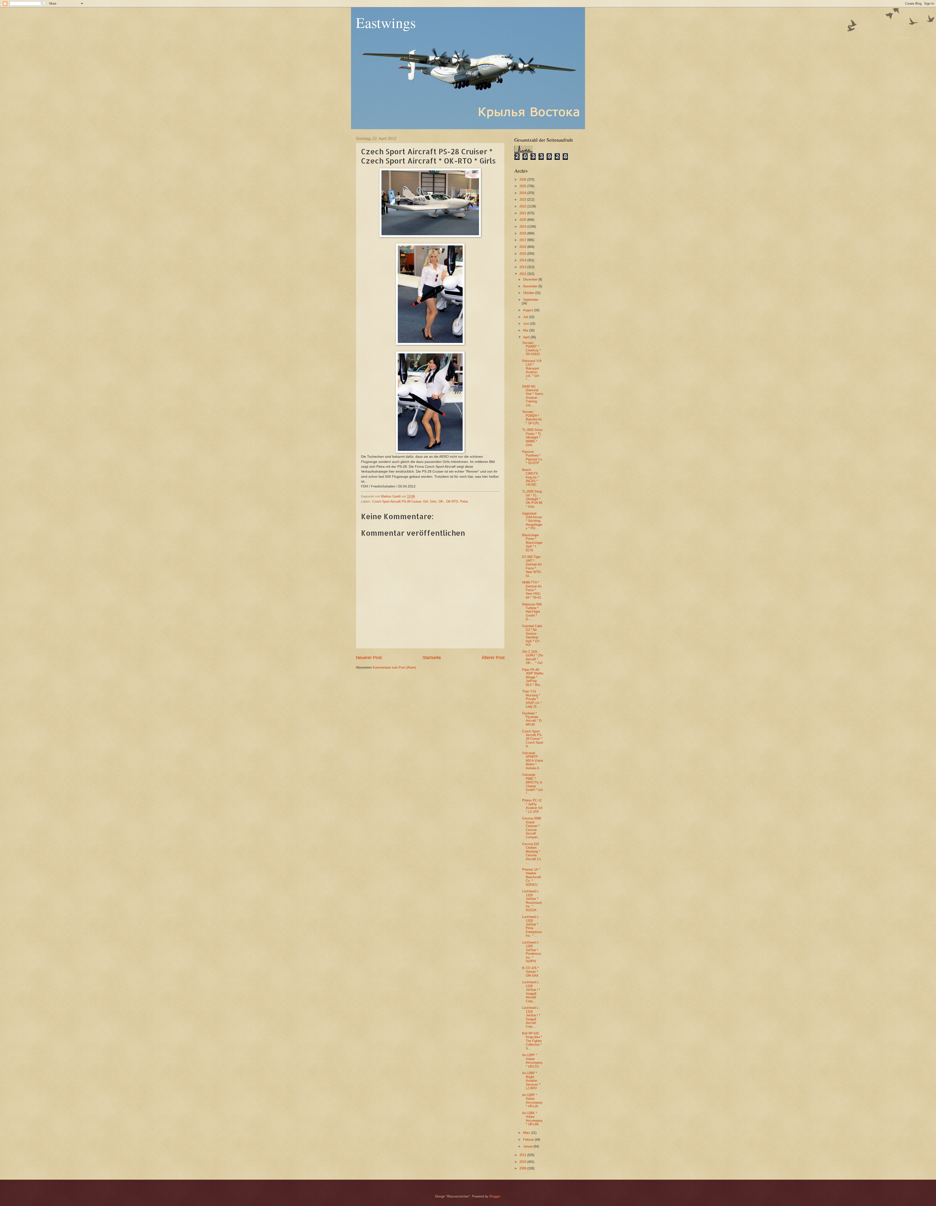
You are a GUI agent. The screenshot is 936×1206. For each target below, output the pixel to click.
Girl (425, 501)
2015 (523, 253)
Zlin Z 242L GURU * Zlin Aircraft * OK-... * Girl (532, 657)
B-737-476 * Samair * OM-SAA (530, 971)
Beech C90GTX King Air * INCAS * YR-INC (530, 477)
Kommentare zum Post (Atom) (394, 667)
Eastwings (386, 22)
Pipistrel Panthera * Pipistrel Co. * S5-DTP (532, 457)
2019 (523, 226)
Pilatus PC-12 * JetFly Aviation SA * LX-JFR (532, 805)
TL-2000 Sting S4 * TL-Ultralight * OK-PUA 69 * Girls (532, 499)
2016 (523, 247)
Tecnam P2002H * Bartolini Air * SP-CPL (532, 417)
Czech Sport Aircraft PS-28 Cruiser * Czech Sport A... (532, 738)
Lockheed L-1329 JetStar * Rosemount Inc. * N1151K (532, 900)
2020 (523, 220)
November (530, 286)
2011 (523, 1155)
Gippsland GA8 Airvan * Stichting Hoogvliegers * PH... (532, 521)
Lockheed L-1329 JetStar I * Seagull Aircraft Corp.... (531, 991)
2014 (523, 260)
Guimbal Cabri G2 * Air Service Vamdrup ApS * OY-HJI (532, 635)
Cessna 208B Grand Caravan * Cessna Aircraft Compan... (531, 828)
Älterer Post (493, 657)
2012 (523, 274)
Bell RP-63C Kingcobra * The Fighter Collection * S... (532, 1040)
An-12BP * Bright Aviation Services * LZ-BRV (531, 1080)
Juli (526, 317)
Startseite (431, 657)
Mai (526, 330)
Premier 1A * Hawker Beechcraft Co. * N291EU (531, 877)
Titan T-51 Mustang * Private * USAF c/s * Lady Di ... (532, 699)
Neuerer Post (369, 657)
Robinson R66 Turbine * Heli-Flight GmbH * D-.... (532, 612)
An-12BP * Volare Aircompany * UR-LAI (532, 1100)
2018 (523, 233)
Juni (526, 323)
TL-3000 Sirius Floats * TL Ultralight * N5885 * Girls (532, 437)
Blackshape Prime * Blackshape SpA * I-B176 (532, 542)
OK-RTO (452, 501)
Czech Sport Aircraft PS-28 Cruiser (396, 501)
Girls (433, 501)
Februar (529, 1139)
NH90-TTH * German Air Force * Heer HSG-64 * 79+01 (532, 590)
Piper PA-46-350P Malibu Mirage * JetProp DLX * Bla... (532, 677)
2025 (523, 186)
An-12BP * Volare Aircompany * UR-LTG (532, 1060)
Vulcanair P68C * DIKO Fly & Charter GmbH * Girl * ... (532, 784)
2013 (523, 267)
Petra (464, 501)
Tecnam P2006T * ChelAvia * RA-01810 (531, 348)
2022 (523, 206)
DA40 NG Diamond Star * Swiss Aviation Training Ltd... (532, 396)
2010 (523, 1162)
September (530, 300)
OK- (441, 501)
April (526, 337)
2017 (523, 240)
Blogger (494, 1196)
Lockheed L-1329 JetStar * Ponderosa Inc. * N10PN (531, 952)
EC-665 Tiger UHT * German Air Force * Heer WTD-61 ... (532, 566)
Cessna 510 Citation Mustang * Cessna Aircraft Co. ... (532, 853)
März (527, 1133)
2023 (523, 199)
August (528, 310)
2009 (523, 1168)
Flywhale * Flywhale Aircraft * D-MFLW (532, 718)
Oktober (529, 293)
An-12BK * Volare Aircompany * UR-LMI (532, 1118)
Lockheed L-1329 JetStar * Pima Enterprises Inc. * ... (532, 926)
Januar (528, 1146)
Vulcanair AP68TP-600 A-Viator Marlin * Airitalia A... (532, 760)
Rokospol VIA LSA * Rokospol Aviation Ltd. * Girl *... (531, 370)
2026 (523, 179)
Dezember (530, 279)
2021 (523, 213)
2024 (523, 193)
